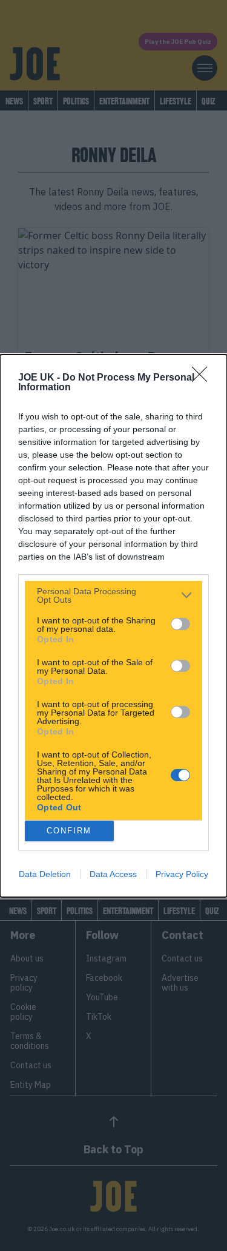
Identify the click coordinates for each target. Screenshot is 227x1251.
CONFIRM (69, 830)
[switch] (180, 624)
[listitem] (113, 595)
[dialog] (113, 625)
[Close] (203, 378)
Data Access (113, 874)
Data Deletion (45, 874)
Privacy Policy (182, 874)
